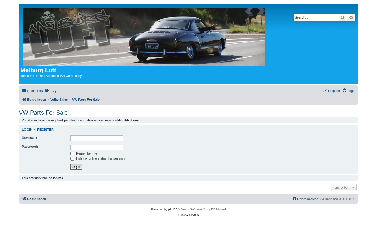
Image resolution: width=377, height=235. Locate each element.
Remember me (86, 153)
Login (27, 129)
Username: (30, 137)
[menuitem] (50, 90)
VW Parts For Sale (43, 112)
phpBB (173, 209)
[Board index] (144, 36)
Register (45, 129)
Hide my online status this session (100, 158)
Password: (30, 146)
